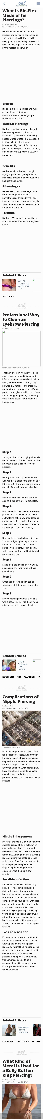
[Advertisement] (21, 78)
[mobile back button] (4, 3)
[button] (4, 3)
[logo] (21, 4)
